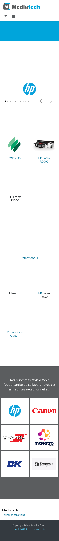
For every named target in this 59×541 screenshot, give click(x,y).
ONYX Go (15, 158)
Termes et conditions (13, 514)
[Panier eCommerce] (5, 16)
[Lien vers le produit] (14, 144)
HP (40, 293)
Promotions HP (29, 258)
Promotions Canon (14, 333)
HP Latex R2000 (44, 159)
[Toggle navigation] (13, 16)
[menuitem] (20, 529)
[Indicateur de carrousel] (5, 101)
